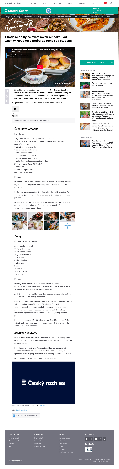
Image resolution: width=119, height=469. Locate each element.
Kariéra (62, 446)
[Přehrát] (15, 109)
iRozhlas (33, 3)
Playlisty (37, 17)
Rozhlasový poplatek (67, 452)
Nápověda (63, 441)
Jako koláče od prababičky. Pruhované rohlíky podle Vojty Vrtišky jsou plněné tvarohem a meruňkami (102, 96)
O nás (84, 17)
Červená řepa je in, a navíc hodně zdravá (102, 84)
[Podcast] (13, 116)
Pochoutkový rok (11, 45)
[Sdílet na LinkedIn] (7, 101)
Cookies (80, 459)
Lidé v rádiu (63, 444)
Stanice (69, 3)
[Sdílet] (16, 116)
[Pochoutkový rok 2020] (59, 25)
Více (108, 17)
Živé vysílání (38, 438)
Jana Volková (43, 405)
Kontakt (76, 17)
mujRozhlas (57, 3)
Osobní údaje (89, 459)
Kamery (95, 12)
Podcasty (37, 444)
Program (44, 3)
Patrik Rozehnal (21, 410)
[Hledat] (111, 3)
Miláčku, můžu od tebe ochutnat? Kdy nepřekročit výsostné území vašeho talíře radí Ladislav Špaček (102, 127)
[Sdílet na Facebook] (7, 91)
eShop (11, 446)
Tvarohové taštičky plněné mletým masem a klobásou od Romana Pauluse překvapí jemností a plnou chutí (103, 116)
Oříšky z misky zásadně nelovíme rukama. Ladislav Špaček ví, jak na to (102, 106)
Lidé (45, 17)
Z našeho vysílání (96, 17)
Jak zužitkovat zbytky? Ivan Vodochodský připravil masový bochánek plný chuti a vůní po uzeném (103, 77)
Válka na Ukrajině (14, 438)
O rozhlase (81, 3)
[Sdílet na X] (7, 96)
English (108, 459)
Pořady (17, 17)
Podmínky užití (99, 459)
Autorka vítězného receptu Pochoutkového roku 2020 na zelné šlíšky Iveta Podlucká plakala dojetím (102, 144)
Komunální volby (14, 441)
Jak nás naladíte (64, 17)
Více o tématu (86, 138)
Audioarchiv (97, 10)
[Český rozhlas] (13, 3)
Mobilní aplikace (39, 446)
